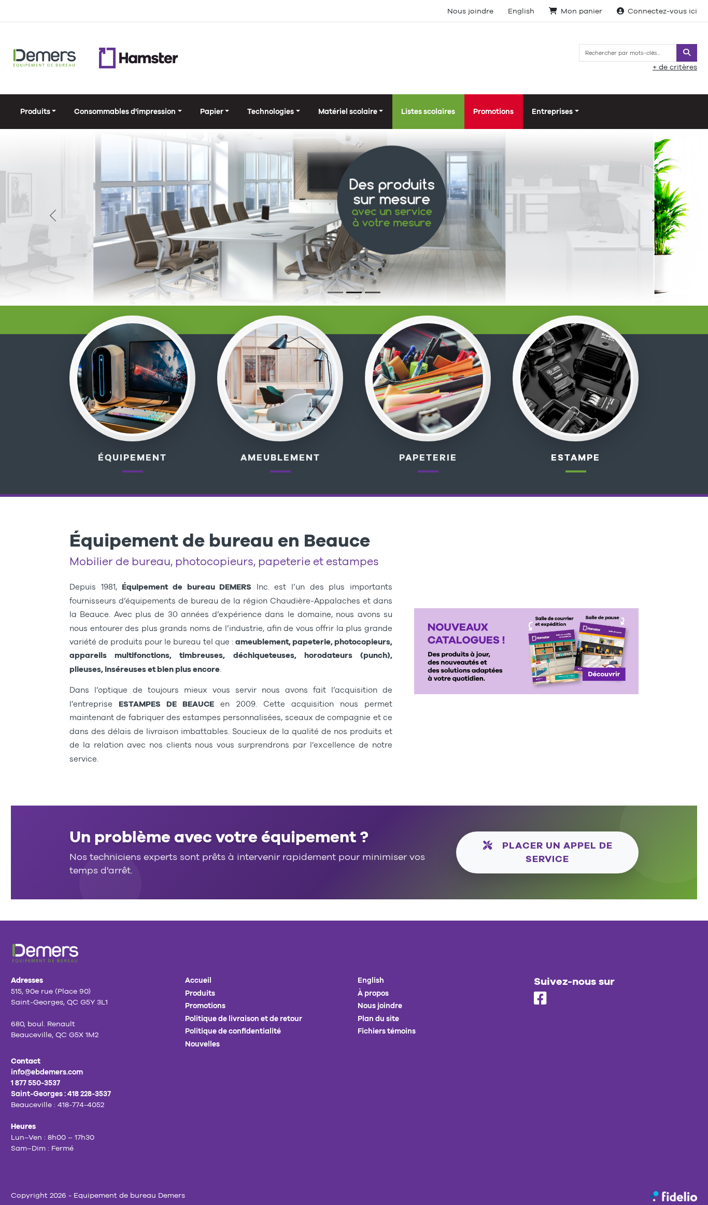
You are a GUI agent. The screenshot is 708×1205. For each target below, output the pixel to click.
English (521, 11)
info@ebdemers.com (47, 1072)
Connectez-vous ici (662, 11)
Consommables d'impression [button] (125, 111)
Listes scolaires (428, 111)
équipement (132, 457)
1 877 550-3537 (35, 1083)
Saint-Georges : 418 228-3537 (61, 1093)
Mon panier (581, 11)
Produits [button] (35, 111)
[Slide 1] (335, 292)
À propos (373, 993)
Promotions (493, 111)
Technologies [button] (270, 111)
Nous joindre (470, 11)
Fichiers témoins (387, 1031)
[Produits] (428, 378)
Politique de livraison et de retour (243, 1018)
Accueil (198, 980)
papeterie (428, 457)
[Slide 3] (372, 292)
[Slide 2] (354, 292)
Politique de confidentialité (233, 1031)
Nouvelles (202, 1044)
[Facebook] (540, 999)
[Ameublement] (280, 378)
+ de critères (675, 67)
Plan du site (378, 1018)
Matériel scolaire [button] (347, 111)
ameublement (280, 457)
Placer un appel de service (556, 852)
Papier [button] (211, 111)
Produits (200, 993)
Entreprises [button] (552, 111)
